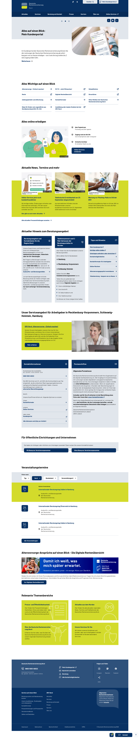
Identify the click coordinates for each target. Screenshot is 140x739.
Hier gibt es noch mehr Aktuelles (32, 213)
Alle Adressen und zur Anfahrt (34, 421)
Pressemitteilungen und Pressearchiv (32, 708)
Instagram (99, 673)
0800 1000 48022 (28, 376)
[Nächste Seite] (116, 20)
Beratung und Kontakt (53, 702)
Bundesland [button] (49, 478)
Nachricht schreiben (69, 671)
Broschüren (92, 94)
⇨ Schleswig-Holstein (65, 269)
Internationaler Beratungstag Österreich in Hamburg (58, 506)
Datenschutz (38, 727)
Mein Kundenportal (108, 2)
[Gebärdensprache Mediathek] (73, 2)
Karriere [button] (83, 14)
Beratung (65, 674)
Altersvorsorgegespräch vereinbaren (102, 271)
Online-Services (111, 14)
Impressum (25, 727)
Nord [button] (36, 478)
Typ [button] (25, 478)
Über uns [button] (96, 14)
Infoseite (106, 702)
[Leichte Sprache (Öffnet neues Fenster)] (77, 2)
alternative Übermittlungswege (33, 389)
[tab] (61, 21)
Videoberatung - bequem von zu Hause (102, 276)
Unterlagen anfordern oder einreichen (102, 253)
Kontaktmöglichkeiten (97, 257)
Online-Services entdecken (79, 151)
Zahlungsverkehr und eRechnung (32, 100)
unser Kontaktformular (95, 397)
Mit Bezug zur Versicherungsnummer (38, 450)
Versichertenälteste (27, 711)
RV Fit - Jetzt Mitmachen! (63, 89)
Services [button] (38, 14)
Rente (24, 94)
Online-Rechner (95, 266)
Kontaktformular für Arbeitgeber (100, 261)
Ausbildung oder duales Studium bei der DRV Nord (68, 108)
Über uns (49, 710)
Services (49, 699)
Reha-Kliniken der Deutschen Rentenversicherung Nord (98, 101)
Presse (49, 705)
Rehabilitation (93, 89)
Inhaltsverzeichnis (70, 727)
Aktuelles (25, 14)
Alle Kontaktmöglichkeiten (70, 677)
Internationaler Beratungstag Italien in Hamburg (56, 489)
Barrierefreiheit (53, 727)
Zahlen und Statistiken (28, 714)
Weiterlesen (26, 61)
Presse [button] (71, 14)
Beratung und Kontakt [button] (55, 14)
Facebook (115, 673)
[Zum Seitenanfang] (136, 735)
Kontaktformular (60, 100)
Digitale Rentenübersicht (63, 94)
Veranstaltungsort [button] (67, 478)
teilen (99, 682)
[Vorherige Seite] (108, 20)
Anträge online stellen (97, 250)
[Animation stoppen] (112, 20)
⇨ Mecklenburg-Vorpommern (68, 264)
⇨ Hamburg (61, 259)
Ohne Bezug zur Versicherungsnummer (86, 450)
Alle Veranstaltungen (31, 541)
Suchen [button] (89, 2)
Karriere (49, 707)
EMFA (83, 727)
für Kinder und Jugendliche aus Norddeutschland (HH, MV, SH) (34, 108)
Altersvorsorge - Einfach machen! (33, 89)
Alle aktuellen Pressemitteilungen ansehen (36, 220)
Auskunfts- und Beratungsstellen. (34, 272)
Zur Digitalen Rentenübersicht (34, 582)
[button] (123, 735)
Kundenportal (27, 416)
